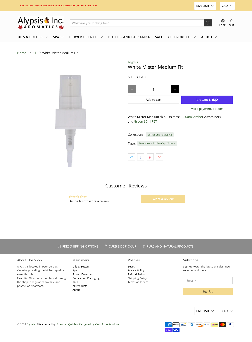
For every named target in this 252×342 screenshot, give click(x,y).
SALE (159, 37)
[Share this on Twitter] (131, 156)
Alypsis (133, 62)
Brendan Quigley (67, 324)
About (207, 37)
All (34, 52)
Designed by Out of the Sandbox (99, 324)
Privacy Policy (136, 270)
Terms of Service (138, 282)
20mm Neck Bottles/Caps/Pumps (157, 143)
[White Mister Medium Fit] (70, 113)
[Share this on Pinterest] (150, 156)
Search (132, 266)
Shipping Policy (137, 278)
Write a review (163, 199)
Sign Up (208, 291)
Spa (56, 37)
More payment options (207, 109)
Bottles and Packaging (129, 37)
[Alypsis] (41, 23)
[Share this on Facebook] (140, 156)
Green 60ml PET (145, 121)
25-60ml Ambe (191, 117)
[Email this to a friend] (159, 156)
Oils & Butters (30, 37)
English (202, 6)
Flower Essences (84, 37)
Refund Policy (136, 274)
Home (21, 52)
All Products (179, 37)
